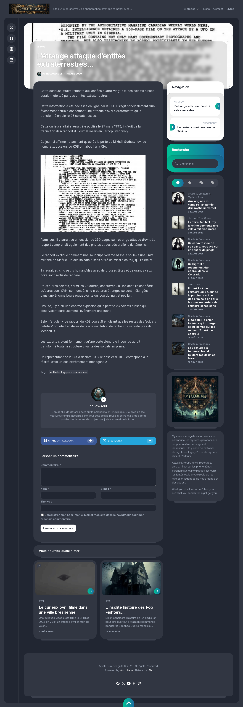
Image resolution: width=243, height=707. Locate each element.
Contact (218, 8)
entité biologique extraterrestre (68, 372)
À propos (189, 8)
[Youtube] (128, 683)
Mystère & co (195, 197)
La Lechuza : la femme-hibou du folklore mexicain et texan (201, 353)
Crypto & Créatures (199, 193)
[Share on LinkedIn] (11, 60)
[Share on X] (11, 27)
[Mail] (139, 683)
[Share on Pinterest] (11, 49)
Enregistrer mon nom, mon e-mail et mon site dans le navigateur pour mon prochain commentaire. (92, 517)
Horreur (192, 218)
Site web (46, 501)
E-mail (106, 488)
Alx (150, 670)
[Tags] (212, 183)
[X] (123, 683)
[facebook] (118, 683)
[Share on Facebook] (11, 38)
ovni (42, 47)
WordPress (126, 670)
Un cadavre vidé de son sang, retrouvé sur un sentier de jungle (203, 246)
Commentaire (51, 465)
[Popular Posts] (189, 183)
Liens (206, 8)
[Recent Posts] (178, 183)
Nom (45, 488)
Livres (230, 8)
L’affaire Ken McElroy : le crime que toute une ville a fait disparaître (203, 225)
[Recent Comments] (201, 183)
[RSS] (134, 683)
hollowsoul (52, 73)
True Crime (204, 218)
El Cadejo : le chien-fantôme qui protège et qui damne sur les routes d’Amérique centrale (202, 326)
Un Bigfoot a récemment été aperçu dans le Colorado (198, 269)
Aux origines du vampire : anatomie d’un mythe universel (202, 204)
